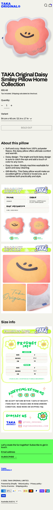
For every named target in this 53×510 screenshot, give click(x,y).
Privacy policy (35, 484)
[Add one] (11, 106)
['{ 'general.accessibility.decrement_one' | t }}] (2, 106)
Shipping (15, 94)
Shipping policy (22, 486)
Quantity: (5, 100)
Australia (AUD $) (8, 502)
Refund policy (23, 484)
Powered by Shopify (9, 484)
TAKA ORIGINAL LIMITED (18, 481)
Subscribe (7, 457)
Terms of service (7, 486)
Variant (4, 114)
